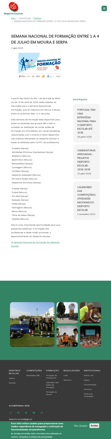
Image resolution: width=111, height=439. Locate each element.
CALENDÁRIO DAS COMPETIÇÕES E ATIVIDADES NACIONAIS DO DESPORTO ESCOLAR (86, 199)
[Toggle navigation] (104, 8)
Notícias (37, 18)
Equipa (86, 380)
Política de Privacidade (88, 395)
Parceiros (88, 389)
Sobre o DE (88, 375)
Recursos (67, 380)
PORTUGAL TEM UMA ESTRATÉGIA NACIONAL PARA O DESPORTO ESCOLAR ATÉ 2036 (86, 121)
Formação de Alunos (51, 393)
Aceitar (94, 425)
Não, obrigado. (81, 425)
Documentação (90, 385)
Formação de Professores (51, 377)
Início (13, 18)
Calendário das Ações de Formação (52, 385)
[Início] (14, 8)
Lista (66, 375)
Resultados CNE (33, 375)
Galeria (12, 378)
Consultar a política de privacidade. (36, 436)
